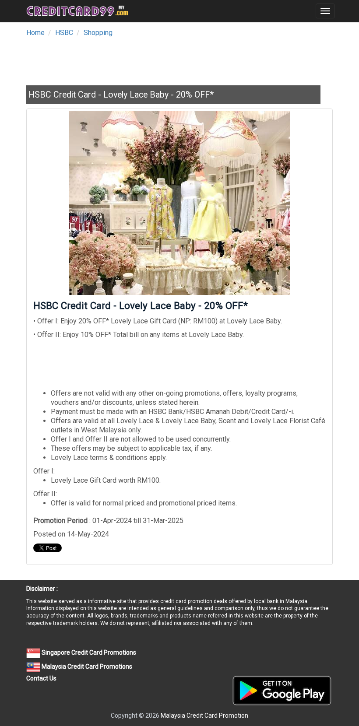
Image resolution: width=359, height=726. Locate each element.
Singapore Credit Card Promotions (88, 652)
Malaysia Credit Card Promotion (204, 715)
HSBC (64, 32)
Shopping (98, 32)
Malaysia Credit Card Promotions (86, 666)
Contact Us (41, 678)
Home (35, 32)
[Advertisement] (185, 58)
